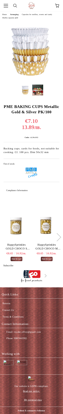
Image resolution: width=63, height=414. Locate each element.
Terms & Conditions (13, 317)
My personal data (33, 400)
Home (4, 14)
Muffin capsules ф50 (10, 18)
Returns (6, 303)
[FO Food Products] (31, 276)
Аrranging (14, 14)
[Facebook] (6, 345)
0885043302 (20, 338)
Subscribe (8, 265)
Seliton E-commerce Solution (31, 410)
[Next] (57, 237)
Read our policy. (31, 391)
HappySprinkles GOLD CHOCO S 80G (16, 247)
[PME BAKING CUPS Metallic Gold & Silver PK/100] (31, 79)
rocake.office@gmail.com (27, 332)
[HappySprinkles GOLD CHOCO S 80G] (16, 226)
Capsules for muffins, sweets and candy (37, 14)
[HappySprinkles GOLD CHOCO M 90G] (46, 226)
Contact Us (8, 310)
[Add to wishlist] (54, 164)
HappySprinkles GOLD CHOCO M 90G (46, 247)
